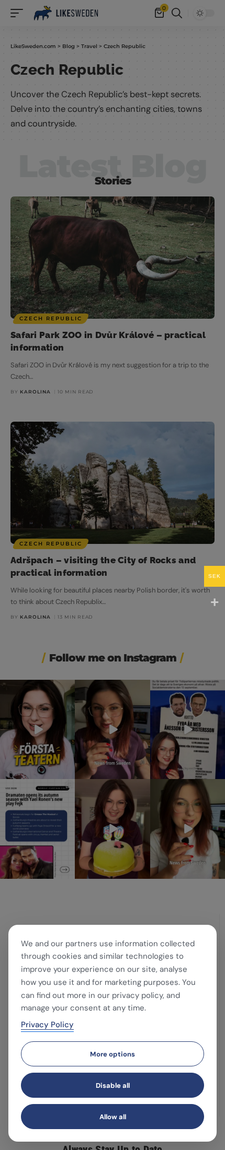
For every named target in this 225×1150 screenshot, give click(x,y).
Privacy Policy (47, 1024)
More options (112, 1054)
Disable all (113, 1085)
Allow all (112, 1116)
